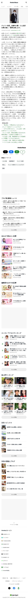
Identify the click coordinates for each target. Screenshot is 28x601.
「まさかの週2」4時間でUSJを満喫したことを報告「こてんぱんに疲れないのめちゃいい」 (14, 224)
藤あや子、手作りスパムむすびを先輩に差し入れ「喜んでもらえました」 (14, 213)
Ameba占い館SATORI (7, 564)
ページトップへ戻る (14, 524)
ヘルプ (23, 578)
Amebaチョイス (6, 534)
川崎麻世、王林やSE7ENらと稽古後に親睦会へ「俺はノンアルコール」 (14, 218)
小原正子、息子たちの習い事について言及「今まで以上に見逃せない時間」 (14, 201)
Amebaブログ (6, 544)
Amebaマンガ (6, 557)
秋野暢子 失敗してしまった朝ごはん (15, 477)
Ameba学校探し (6, 570)
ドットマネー (6, 537)
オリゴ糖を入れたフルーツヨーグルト (16, 465)
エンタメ (9, 6)
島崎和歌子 (11, 161)
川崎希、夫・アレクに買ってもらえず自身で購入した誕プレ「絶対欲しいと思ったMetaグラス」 (14, 207)
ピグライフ (5, 560)
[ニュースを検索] (26, 2)
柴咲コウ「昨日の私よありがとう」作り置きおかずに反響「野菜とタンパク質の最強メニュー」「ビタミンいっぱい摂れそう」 (18, 345)
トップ (2, 6)
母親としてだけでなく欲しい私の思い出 (16, 471)
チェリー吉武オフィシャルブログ (16, 164)
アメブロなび (6, 567)
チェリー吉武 (12, 35)
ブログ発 (16, 6)
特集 (22, 6)
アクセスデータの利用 (14, 584)
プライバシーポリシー (17, 581)
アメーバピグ (6, 550)
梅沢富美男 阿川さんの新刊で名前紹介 (16, 483)
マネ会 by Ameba (7, 540)
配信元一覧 (5, 578)
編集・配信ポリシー (15, 578)
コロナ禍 (4, 161)
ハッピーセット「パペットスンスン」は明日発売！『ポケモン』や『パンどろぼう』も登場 (18, 357)
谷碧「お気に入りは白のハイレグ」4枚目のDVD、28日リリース (8, 399)
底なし (4, 164)
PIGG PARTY (5, 554)
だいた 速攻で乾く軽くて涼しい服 (15, 488)
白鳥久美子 (19, 33)
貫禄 (3, 168)
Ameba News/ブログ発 (15, 30)
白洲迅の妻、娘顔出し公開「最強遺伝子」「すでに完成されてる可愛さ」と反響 (18, 363)
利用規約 (7, 581)
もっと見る (14, 230)
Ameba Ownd (6, 547)
